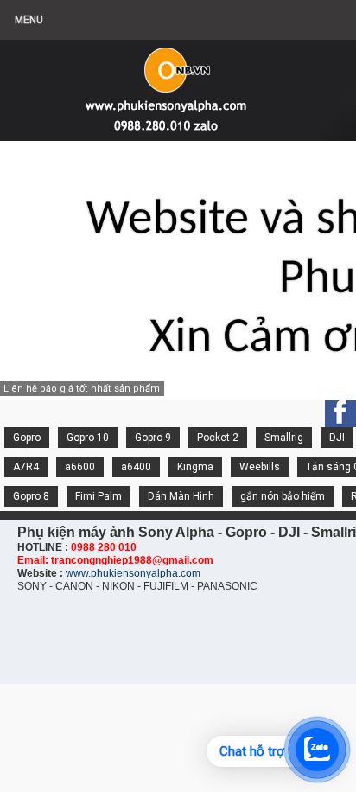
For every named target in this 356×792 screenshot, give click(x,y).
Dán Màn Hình (181, 496)
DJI (337, 437)
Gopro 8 (31, 496)
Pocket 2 (217, 437)
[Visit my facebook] (340, 411)
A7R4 (26, 467)
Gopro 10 (88, 437)
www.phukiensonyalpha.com (133, 573)
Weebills (259, 467)
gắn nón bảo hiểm (282, 496)
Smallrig (283, 437)
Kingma (195, 467)
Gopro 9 (153, 437)
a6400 (136, 467)
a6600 (80, 467)
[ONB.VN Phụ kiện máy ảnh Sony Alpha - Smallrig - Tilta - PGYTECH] (173, 82)
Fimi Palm (98, 496)
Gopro (27, 437)
